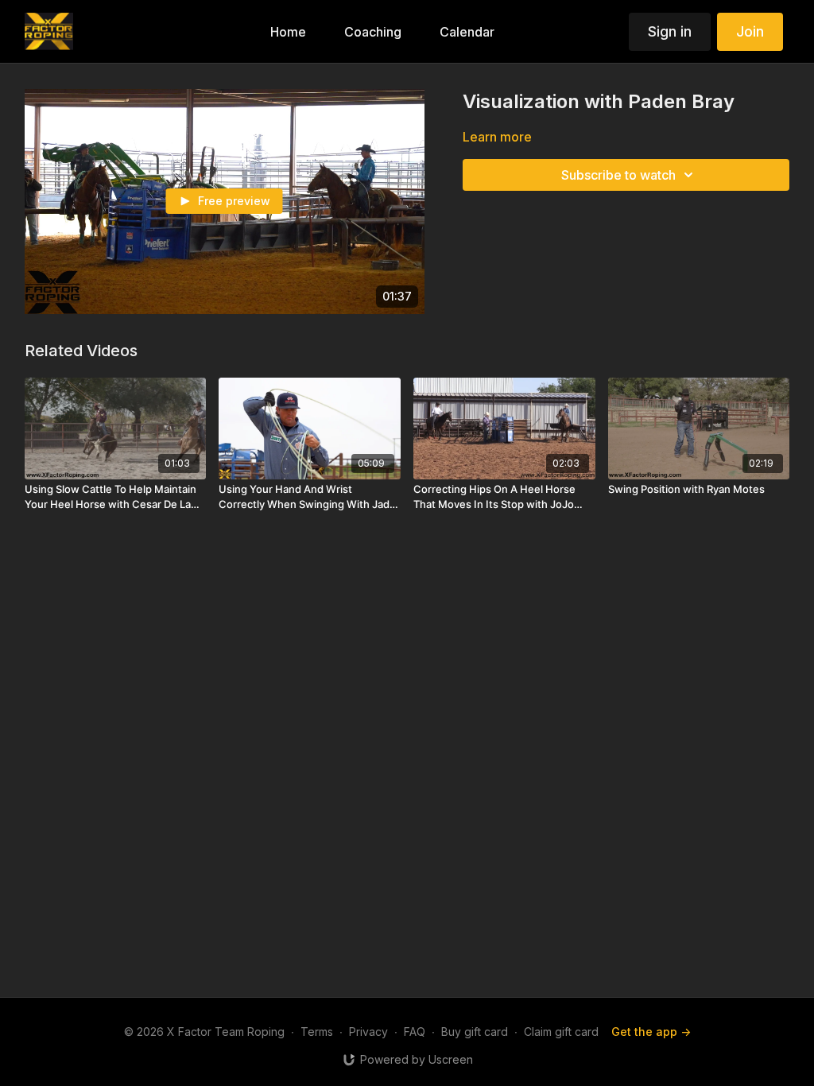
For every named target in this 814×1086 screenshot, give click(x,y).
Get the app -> (651, 1031)
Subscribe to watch (618, 175)
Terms (316, 1031)
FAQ (414, 1031)
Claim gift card (561, 1031)
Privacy (368, 1031)
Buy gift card (474, 1031)
